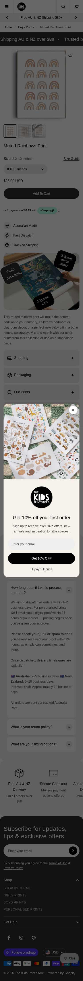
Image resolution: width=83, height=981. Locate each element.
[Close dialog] (73, 410)
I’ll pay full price (41, 569)
